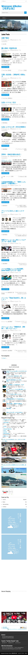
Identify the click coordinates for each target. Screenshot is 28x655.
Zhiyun (25, 264)
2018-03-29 (15, 50)
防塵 (23, 122)
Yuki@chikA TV (11, 642)
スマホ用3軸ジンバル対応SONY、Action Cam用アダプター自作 (13, 269)
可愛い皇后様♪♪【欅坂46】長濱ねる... (14, 403)
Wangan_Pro (6, 40)
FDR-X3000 (19, 292)
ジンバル (5, 292)
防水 (25, 122)
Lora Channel (17, 642)
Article (5, 627)
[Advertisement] (14, 576)
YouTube (5, 70)
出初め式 (21, 176)
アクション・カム (20, 234)
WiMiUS (24, 350)
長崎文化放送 (23, 206)
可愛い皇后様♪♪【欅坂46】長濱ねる (13, 75)
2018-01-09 (15, 156)
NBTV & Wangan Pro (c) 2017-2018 (14, 648)
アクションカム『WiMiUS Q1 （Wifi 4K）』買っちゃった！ (13, 327)
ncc (18, 205)
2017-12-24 (15, 301)
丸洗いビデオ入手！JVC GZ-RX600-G (13, 127)
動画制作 (5, 205)
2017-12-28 (15, 243)
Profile (5, 426)
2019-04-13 (15, 40)
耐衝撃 (19, 235)
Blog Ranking (6, 433)
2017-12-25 (15, 272)
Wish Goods (6, 422)
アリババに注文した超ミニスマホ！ (12, 211)
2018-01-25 (15, 104)
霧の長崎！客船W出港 (9, 48)
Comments (5, 628)
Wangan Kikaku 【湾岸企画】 (11, 7)
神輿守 (21, 205)
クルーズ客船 (23, 70)
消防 (25, 176)
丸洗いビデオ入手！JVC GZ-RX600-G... (14, 412)
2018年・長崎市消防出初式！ (11, 154)
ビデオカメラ (20, 149)
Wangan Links (7, 419)
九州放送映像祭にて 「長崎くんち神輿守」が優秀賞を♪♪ (13, 182)
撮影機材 (5, 149)
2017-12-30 (15, 185)
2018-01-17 (15, 129)
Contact (5, 432)
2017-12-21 (15, 330)
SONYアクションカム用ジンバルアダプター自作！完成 (13, 240)
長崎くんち (6, 436)
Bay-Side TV (4, 642)
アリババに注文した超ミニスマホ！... (14, 394)
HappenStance (20, 647)
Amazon (18, 321)
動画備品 (5, 122)
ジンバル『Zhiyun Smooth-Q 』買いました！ (13, 298)
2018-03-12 (15, 78)
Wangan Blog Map (8, 429)
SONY (21, 264)
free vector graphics (9, 647)
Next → (5, 358)
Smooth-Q (23, 263)
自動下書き (5, 38)
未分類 (4, 44)
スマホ (19, 122)
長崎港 (9, 70)
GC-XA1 (24, 292)
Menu (5, 430)
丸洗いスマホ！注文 (8, 102)
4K (20, 263)
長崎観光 (10, 98)
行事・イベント (7, 176)
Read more (5, 67)
